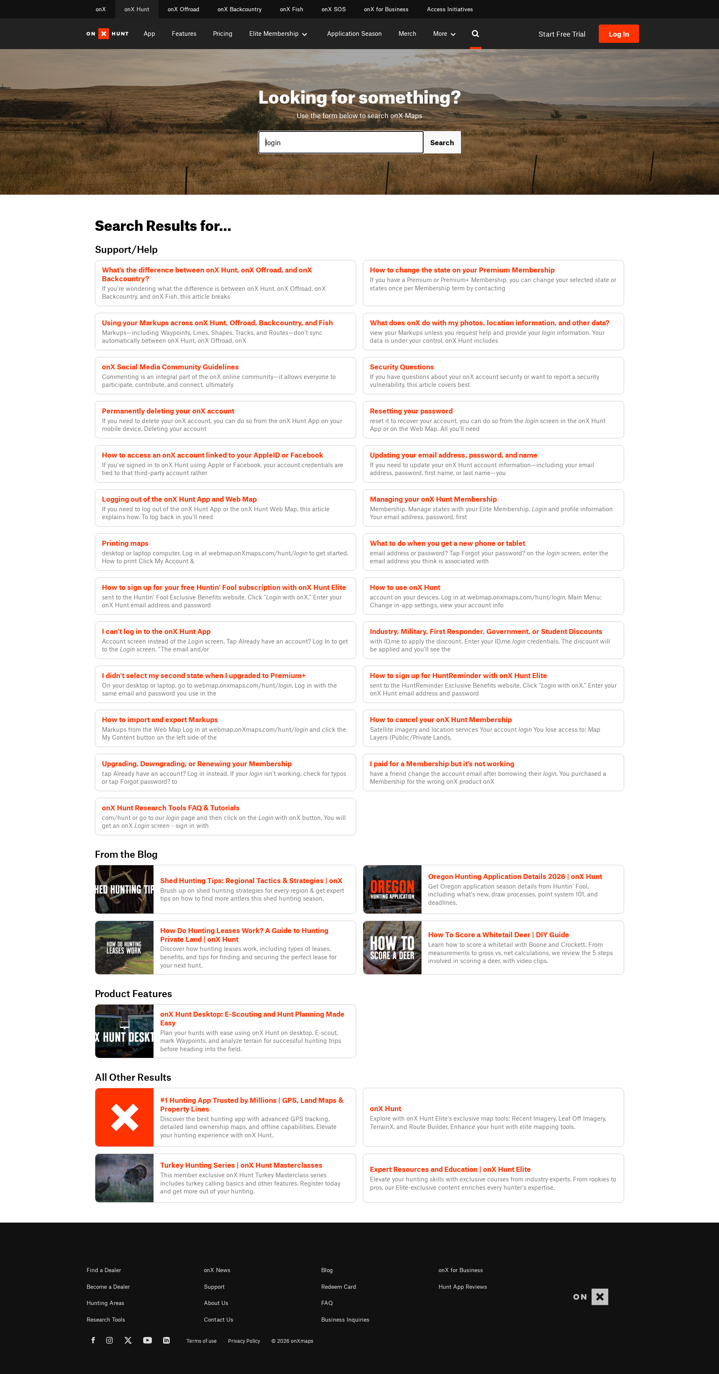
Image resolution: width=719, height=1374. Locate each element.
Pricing (223, 33)
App (149, 33)
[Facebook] (93, 1341)
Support (214, 1286)
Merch (408, 33)
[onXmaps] (590, 1297)
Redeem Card (338, 1286)
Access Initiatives (450, 9)
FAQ (327, 1303)
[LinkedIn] (166, 1341)
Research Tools (106, 1319)
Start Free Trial (561, 34)
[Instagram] (109, 1341)
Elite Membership (274, 33)
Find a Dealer (104, 1270)
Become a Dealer (108, 1286)
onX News (217, 1270)
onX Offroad (183, 9)
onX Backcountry (240, 9)
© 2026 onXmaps (292, 1340)
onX (101, 9)
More (440, 33)
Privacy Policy (244, 1340)
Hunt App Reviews (463, 1286)
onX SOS (334, 9)
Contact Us (218, 1319)
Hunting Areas (105, 1303)
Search (442, 142)
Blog (327, 1270)
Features (184, 33)
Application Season (354, 33)
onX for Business (386, 9)
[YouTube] (147, 1341)
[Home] (107, 33)
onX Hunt (136, 9)
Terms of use (201, 1340)
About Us (216, 1303)
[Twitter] (128, 1341)
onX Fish (291, 9)
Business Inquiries (345, 1319)
